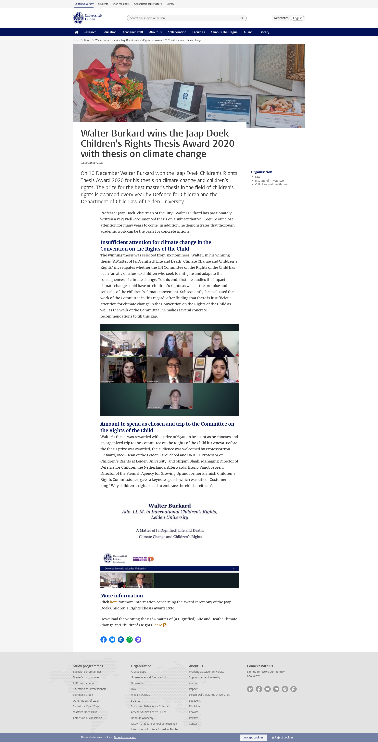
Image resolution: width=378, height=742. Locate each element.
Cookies (193, 712)
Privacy (193, 718)
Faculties (198, 32)
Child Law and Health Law (271, 184)
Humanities (138, 683)
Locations (195, 701)
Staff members (121, 4)
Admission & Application (87, 718)
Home (76, 40)
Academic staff (133, 32)
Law (257, 177)
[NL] (281, 18)
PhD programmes (83, 683)
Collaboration (177, 32)
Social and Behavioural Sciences (150, 706)
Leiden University (84, 4)
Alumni (248, 32)
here (114, 602)
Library (170, 4)
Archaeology (138, 672)
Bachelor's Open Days (86, 706)
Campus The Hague (224, 32)
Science (135, 701)
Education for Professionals (89, 689)
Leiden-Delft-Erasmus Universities (209, 695)
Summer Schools (83, 695)
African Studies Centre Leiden (149, 712)
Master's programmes (86, 677)
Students (103, 4)
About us (155, 32)
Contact (193, 724)
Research (89, 32)
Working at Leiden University (206, 672)
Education (110, 32)
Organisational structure (148, 4)
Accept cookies (253, 737)
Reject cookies (284, 737)
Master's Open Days (85, 712)
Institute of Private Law (269, 181)
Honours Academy (142, 718)
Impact (193, 689)
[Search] (242, 18)
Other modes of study (86, 701)
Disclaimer (195, 706)
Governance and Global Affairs (149, 677)
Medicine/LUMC (140, 695)
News (87, 40)
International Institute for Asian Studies (154, 729)
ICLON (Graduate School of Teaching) (154, 724)
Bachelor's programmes (87, 672)
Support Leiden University (204, 677)
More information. (125, 737)
